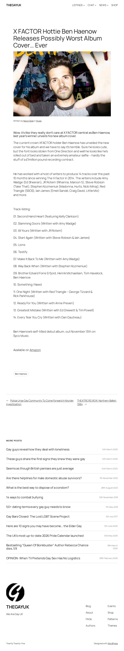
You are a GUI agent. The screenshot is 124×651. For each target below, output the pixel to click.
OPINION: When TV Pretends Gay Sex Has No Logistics (43, 558)
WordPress (113, 643)
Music (39, 120)
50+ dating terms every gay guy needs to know (38, 506)
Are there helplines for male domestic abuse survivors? (44, 478)
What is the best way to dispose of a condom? (37, 487)
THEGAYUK (13, 5)
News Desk (28, 120)
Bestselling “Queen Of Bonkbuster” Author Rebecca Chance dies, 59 (47, 547)
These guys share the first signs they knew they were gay (45, 459)
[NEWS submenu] (107, 5)
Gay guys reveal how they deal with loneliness (37, 449)
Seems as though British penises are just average (40, 468)
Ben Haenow (21, 373)
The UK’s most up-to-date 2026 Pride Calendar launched (45, 535)
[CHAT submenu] (95, 5)
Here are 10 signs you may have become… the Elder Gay (44, 526)
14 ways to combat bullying (24, 497)
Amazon (35, 350)
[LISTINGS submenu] (84, 5)
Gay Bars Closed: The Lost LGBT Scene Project (38, 516)
